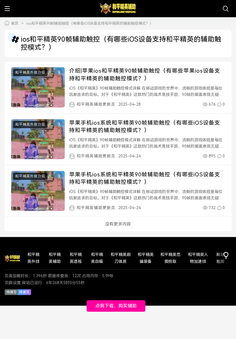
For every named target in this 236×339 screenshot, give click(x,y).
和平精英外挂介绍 (30, 72)
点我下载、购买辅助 (116, 306)
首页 (14, 23)
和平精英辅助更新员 (96, 104)
